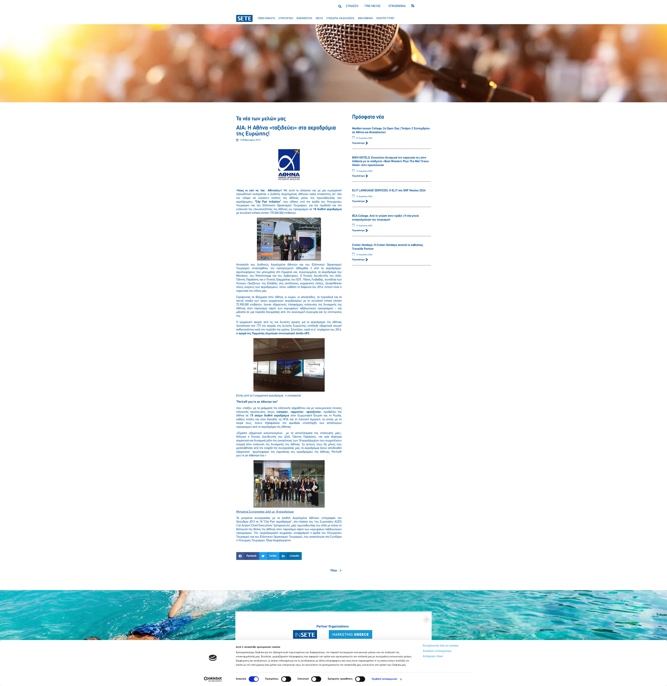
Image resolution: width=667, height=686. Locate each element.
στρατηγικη (286, 18)
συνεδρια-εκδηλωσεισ (340, 18)
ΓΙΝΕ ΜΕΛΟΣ (373, 6)
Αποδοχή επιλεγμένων (437, 651)
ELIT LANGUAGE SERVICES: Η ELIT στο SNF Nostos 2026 (389, 190)
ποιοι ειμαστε (266, 18)
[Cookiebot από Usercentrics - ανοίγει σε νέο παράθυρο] (213, 679)
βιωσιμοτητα (304, 18)
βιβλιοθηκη (365, 18)
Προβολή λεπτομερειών (384, 679)
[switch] (286, 679)
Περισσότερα (358, 143)
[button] (340, 6)
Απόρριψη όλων (433, 656)
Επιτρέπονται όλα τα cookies (440, 645)
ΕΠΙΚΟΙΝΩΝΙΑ (397, 6)
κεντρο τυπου (385, 18)
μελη (319, 18)
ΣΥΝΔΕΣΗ (352, 6)
